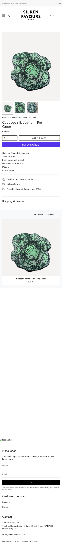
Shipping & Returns (13, 201)
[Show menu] (4, 15)
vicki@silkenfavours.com (13, 534)
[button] (10, 15)
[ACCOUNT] (52, 15)
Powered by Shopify (29, 541)
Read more (8, 170)
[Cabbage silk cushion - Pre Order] (31, 247)
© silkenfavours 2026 (10, 541)
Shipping (6, 502)
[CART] (58, 15)
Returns (6, 507)
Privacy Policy (44, 487)
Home (4, 118)
